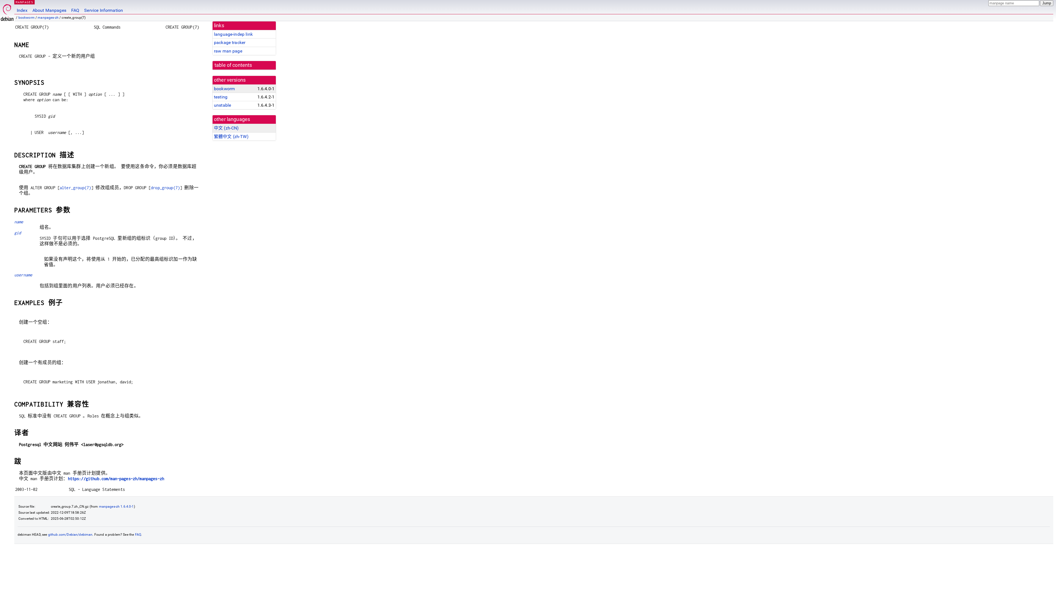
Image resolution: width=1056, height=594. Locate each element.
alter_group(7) (75, 187)
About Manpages (49, 10)
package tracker (229, 42)
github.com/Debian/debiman (70, 535)
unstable (222, 105)
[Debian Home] (7, 11)
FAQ (75, 10)
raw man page (228, 51)
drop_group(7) (165, 187)
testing (220, 97)
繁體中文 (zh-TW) (231, 136)
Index (22, 10)
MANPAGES (24, 2)
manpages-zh (48, 18)
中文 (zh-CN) (226, 128)
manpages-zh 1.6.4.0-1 (116, 506)
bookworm (26, 18)
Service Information (103, 10)
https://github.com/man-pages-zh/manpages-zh (116, 478)
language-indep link (233, 34)
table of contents (233, 65)
